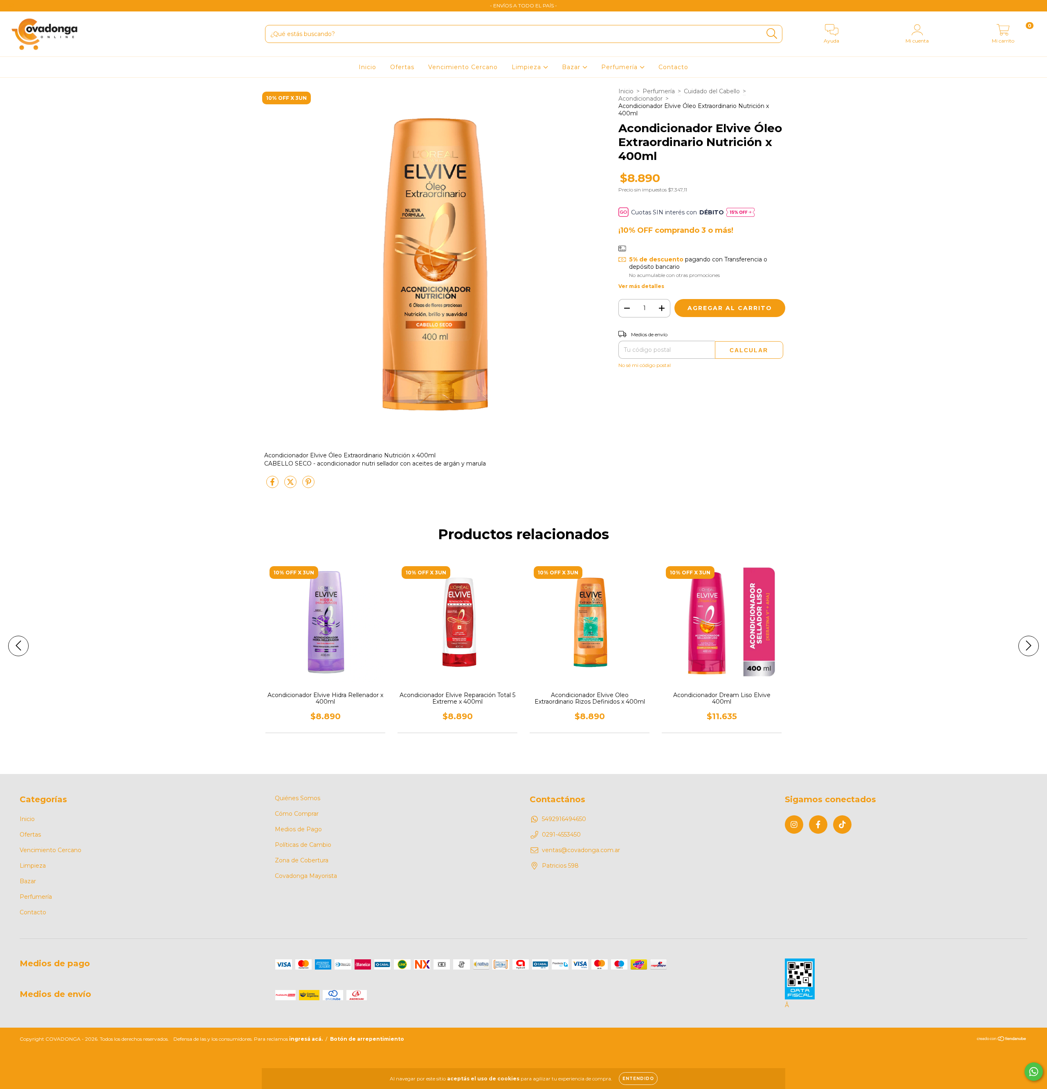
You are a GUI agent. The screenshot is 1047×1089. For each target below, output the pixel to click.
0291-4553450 (561, 834)
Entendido (638, 1078)
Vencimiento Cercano (463, 67)
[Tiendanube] (1001, 1040)
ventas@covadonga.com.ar (581, 850)
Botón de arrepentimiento (367, 1039)
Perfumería (620, 67)
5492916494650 (564, 819)
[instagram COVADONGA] (12, 5)
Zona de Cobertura (301, 860)
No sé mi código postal (644, 365)
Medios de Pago (298, 829)
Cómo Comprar (297, 813)
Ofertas (402, 67)
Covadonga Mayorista (306, 876)
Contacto (673, 67)
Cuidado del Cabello (712, 91)
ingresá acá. (306, 1039)
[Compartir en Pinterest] (308, 485)
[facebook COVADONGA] (24, 5)
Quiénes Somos (297, 798)
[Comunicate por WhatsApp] (1034, 1071)
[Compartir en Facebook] (273, 485)
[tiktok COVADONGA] (36, 5)
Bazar (572, 67)
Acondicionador (640, 98)
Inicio (367, 67)
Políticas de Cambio (303, 844)
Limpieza (527, 67)
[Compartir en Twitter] (291, 485)
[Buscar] (772, 33)
